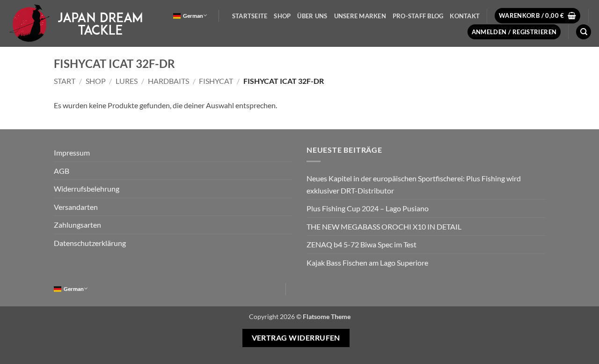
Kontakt (465, 16)
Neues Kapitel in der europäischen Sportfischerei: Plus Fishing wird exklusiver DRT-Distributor (414, 184)
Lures (127, 80)
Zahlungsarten (77, 224)
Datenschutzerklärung (90, 242)
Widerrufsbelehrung (86, 188)
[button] (538, 15)
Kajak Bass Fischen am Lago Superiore (367, 262)
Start (64, 80)
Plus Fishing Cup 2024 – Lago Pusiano (368, 208)
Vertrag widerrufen (296, 338)
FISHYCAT (216, 80)
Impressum (72, 152)
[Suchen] (583, 32)
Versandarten (76, 206)
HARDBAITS (168, 80)
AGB (61, 170)
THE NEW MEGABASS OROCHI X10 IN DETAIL (384, 226)
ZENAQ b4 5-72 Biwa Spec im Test (361, 244)
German (193, 15)
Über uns (312, 16)
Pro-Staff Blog (418, 16)
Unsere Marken (360, 16)
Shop (282, 16)
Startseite (250, 16)
